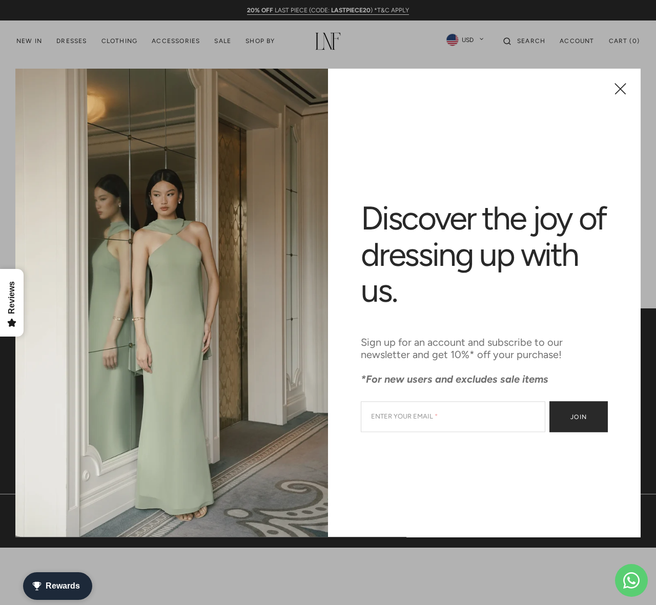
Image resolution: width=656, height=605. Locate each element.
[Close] (620, 88)
